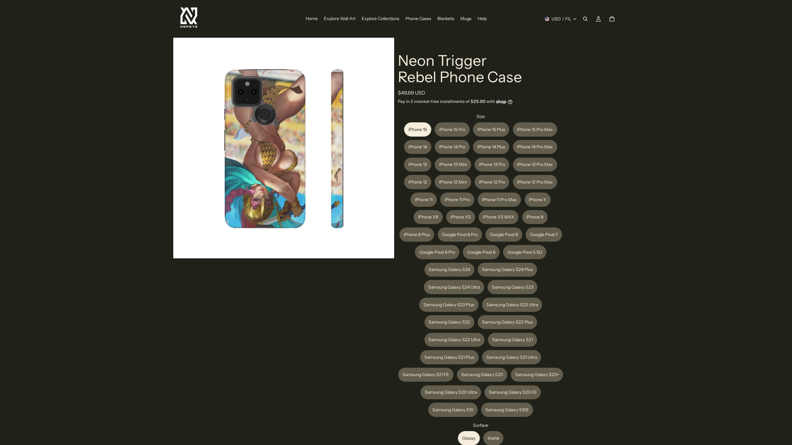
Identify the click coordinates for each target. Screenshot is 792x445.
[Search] (585, 19)
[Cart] (612, 19)
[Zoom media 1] (283, 148)
